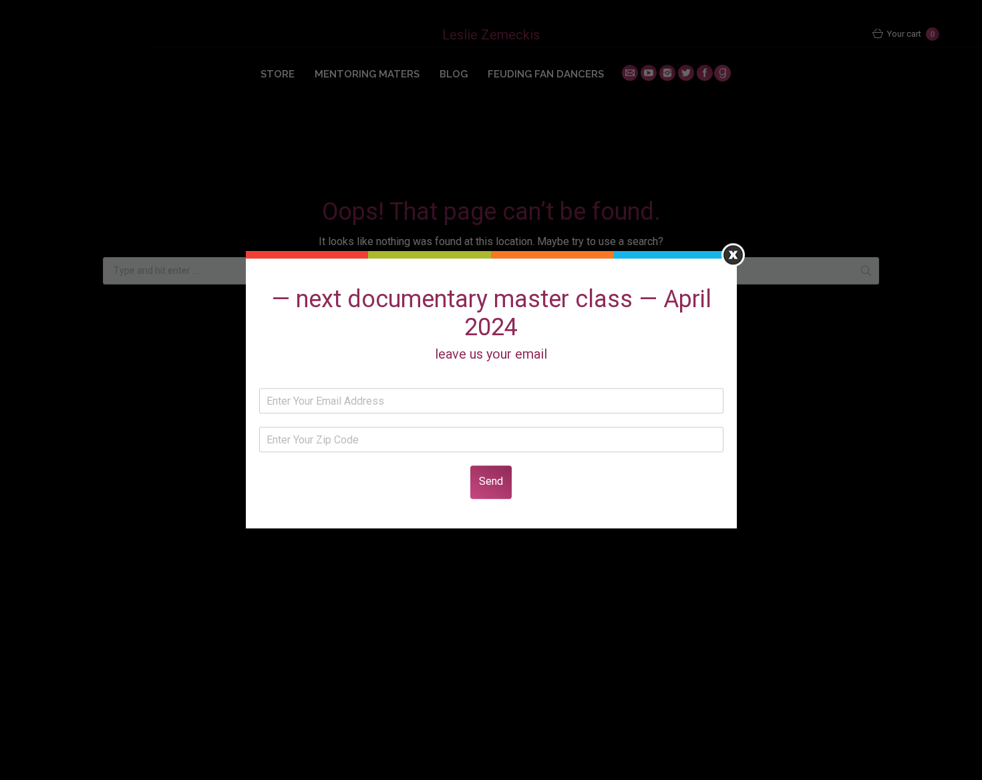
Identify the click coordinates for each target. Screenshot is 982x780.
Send (491, 481)
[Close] (733, 254)
